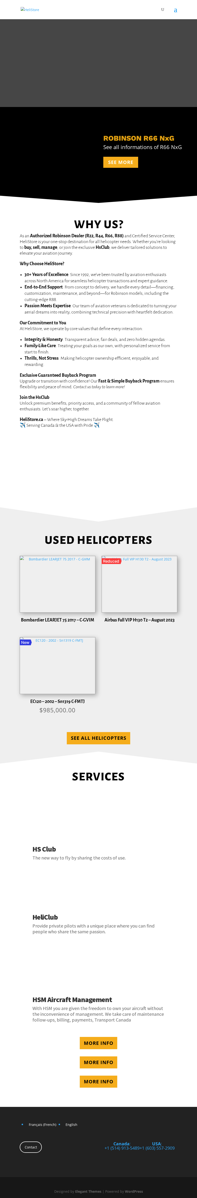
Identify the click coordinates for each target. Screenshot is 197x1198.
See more (120, 162)
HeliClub (45, 917)
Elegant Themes (88, 1191)
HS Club (44, 848)
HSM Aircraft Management (72, 999)
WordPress (134, 1191)
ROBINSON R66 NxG (138, 138)
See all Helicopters (98, 738)
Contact (31, 1147)
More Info (98, 1043)
